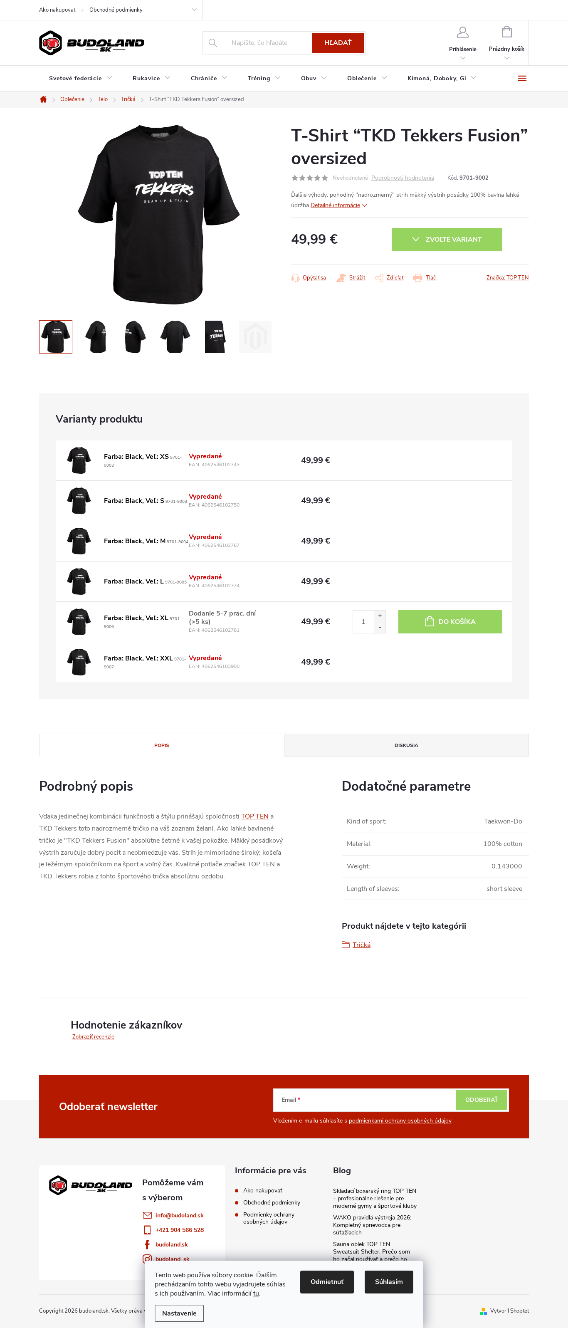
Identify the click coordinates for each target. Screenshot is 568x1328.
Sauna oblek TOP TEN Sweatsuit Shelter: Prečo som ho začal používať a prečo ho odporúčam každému (371, 1255)
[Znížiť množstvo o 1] (379, 627)
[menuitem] (81, 79)
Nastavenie (179, 1313)
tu (256, 1293)
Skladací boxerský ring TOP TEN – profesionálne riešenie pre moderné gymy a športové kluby (375, 1198)
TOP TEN (255, 816)
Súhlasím (389, 1281)
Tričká (361, 945)
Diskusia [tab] (406, 745)
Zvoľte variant (454, 239)
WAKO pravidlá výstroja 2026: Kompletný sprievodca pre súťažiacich (372, 1225)
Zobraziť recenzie (93, 1037)
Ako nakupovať (57, 10)
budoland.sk (172, 1245)
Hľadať (338, 42)
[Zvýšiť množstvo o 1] (379, 616)
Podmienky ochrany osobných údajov (268, 1218)
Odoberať (481, 1100)
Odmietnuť (327, 1281)
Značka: (508, 278)
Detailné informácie (335, 205)
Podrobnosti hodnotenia (402, 178)
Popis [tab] (161, 745)
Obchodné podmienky (116, 10)
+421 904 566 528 (180, 1230)
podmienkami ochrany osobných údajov (400, 1121)
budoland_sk (173, 1259)
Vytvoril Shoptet (509, 1311)
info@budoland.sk (180, 1215)
